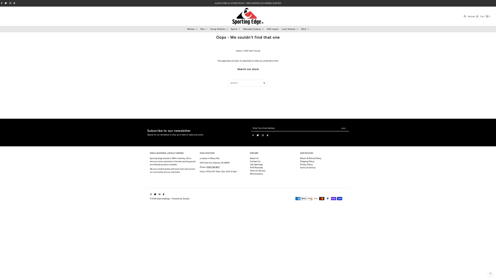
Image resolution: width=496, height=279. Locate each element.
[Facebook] (1, 3)
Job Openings (256, 164)
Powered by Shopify (180, 198)
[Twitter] (5, 3)
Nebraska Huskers (252, 29)
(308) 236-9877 (213, 167)
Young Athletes (217, 29)
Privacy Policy (306, 164)
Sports (234, 29)
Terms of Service (257, 170)
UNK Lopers (273, 29)
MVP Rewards (256, 167)
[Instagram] (10, 3)
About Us (254, 158)
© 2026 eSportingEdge (160, 198)
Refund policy (256, 174)
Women (191, 29)
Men (202, 29)
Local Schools (288, 29)
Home (239, 51)
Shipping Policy (307, 161)
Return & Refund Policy (310, 158)
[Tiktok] (14, 3)
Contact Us (255, 161)
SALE (303, 29)
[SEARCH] (465, 16)
